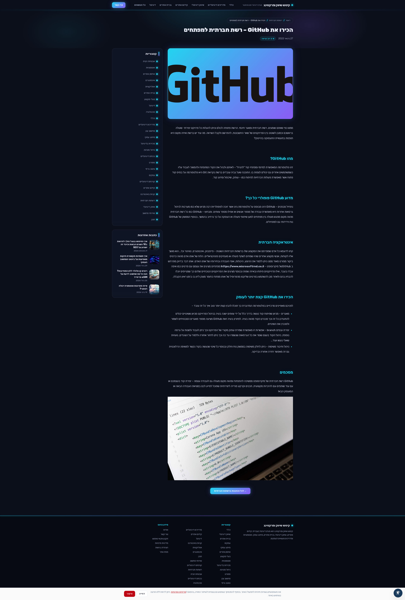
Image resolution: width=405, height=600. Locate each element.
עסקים (152, 175)
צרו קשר (119, 5)
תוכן (153, 219)
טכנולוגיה (150, 112)
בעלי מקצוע (149, 99)
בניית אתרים (166, 5)
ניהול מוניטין (149, 150)
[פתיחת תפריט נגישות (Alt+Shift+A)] (398, 593)
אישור (130, 593)
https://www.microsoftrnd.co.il (242, 266)
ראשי (288, 20)
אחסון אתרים (149, 74)
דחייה (142, 593)
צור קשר (164, 534)
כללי (231, 5)
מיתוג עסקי (150, 137)
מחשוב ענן (150, 131)
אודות (165, 529)
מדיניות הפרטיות (178, 592)
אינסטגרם (150, 80)
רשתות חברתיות (275, 20)
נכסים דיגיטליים (148, 156)
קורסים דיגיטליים (147, 181)
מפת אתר (164, 552)
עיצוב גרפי (150, 169)
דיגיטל (152, 5)
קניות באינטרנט (147, 194)
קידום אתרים (181, 5)
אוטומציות (150, 67)
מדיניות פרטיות (161, 543)
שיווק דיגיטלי (198, 5)
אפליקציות (150, 86)
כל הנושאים (140, 5)
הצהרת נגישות (161, 547)
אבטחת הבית (149, 61)
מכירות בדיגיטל (148, 143)
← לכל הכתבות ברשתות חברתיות (230, 491)
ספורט (152, 162)
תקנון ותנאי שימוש (160, 538)
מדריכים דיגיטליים (216, 5)
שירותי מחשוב (149, 213)
